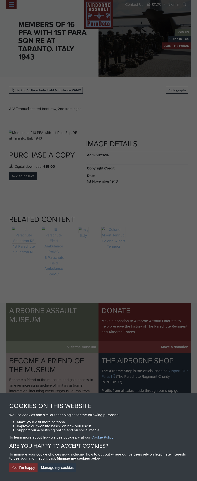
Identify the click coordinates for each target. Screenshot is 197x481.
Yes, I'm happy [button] (23, 467)
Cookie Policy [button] (102, 437)
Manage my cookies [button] (57, 467)
